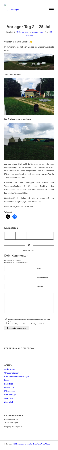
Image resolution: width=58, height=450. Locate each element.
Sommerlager (10, 394)
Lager (42, 32)
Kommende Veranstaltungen (16, 376)
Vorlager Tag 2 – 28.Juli (29, 26)
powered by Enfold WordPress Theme (37, 444)
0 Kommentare (22, 32)
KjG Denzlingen (18, 444)
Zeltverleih (8, 401)
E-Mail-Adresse (43, 277)
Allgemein (35, 32)
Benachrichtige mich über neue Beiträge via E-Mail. (26, 324)
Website (40, 286)
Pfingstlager (9, 390)
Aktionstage (9, 369)
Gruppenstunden (11, 372)
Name (39, 268)
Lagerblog (8, 383)
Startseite (8, 398)
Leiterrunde (9, 387)
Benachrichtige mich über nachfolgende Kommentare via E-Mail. (29, 321)
